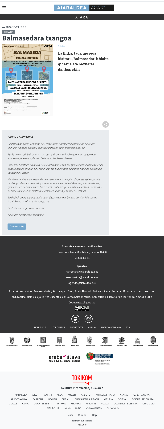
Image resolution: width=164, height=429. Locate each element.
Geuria (108, 399)
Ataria (124, 395)
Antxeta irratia (105, 395)
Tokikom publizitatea (82, 420)
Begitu (52, 399)
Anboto (85, 395)
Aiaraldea (21, 395)
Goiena (122, 399)
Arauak (92, 327)
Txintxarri (52, 408)
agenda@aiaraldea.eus (82, 283)
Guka (25, 403)
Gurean (82, 415)
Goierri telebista (143, 399)
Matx (70, 415)
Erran (66, 399)
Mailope (91, 403)
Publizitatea (76, 327)
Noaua (105, 403)
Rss (128, 327)
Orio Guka (149, 403)
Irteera (8, 32)
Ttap (94, 415)
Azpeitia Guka (141, 395)
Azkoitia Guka (19, 399)
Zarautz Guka (72, 408)
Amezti (72, 395)
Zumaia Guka (94, 408)
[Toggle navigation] (4, 7)
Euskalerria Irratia (87, 399)
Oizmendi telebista (125, 403)
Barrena (38, 399)
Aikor (35, 395)
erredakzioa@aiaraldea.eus (82, 277)
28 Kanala (113, 408)
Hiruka (61, 403)
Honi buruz (40, 327)
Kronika (76, 403)
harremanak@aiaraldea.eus (82, 271)
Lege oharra (58, 327)
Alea (59, 395)
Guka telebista (43, 403)
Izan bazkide (17, 226)
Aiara (82, 17)
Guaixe (13, 403)
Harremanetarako (111, 327)
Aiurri (48, 395)
